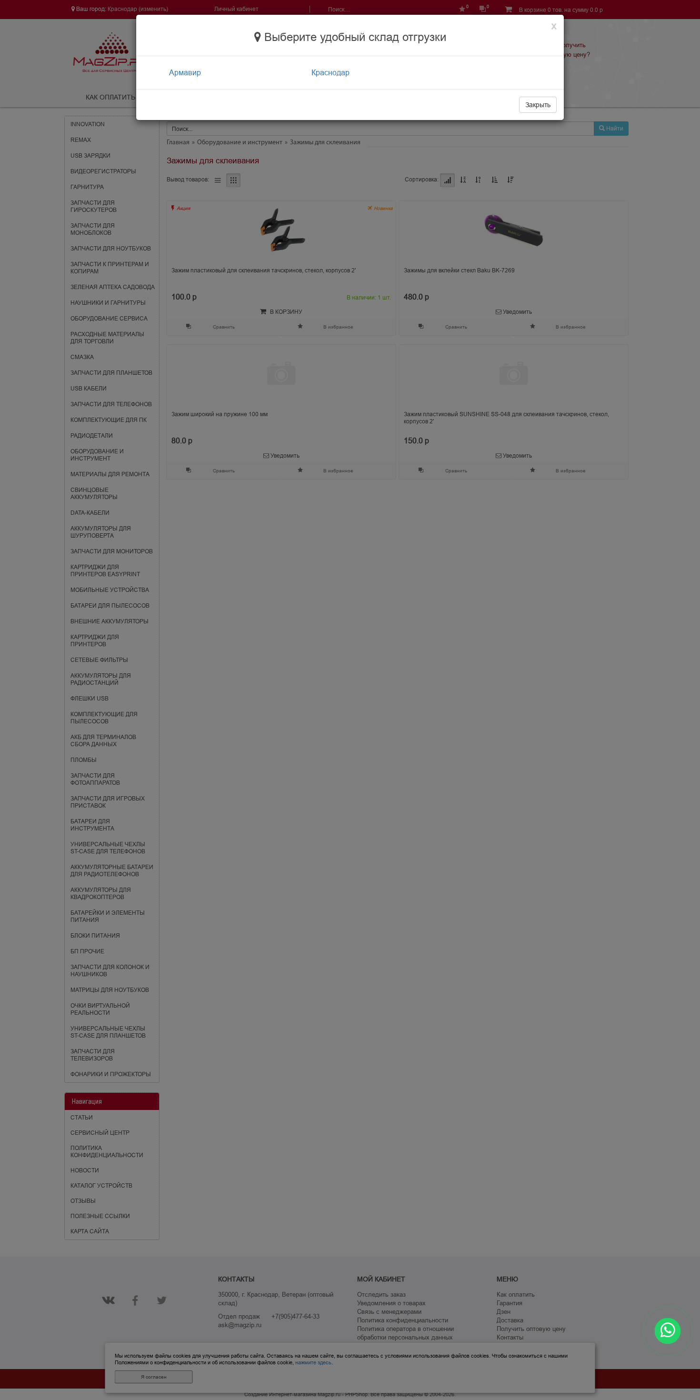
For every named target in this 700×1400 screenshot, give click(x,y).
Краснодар (330, 72)
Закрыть (537, 105)
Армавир (185, 72)
